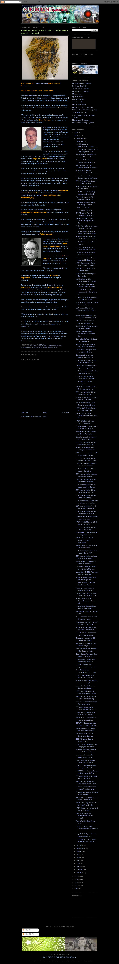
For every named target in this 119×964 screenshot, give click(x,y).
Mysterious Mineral (55, 345)
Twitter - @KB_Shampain (80, 88)
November (80, 141)
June (78, 857)
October (79, 845)
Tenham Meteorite (50, 347)
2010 (76, 885)
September (80, 848)
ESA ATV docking (78, 99)
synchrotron (37, 347)
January (79, 873)
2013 (76, 876)
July (78, 854)
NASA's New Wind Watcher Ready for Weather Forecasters (85, 540)
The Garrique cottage (79, 112)
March (79, 866)
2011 (76, 882)
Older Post (65, 412)
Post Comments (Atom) (38, 417)
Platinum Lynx (77, 94)
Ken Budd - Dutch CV (79, 86)
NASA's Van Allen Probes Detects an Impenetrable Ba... (85, 221)
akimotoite (31, 345)
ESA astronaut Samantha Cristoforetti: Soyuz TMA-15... (85, 310)
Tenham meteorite (41, 83)
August (79, 851)
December (80, 138)
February (80, 869)
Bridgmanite (41, 345)
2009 (76, 888)
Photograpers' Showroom (80, 91)
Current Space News (79, 104)
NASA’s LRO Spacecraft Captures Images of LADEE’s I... (87, 828)
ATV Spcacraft (77, 102)
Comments (29, 934)
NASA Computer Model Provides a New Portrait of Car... (85, 334)
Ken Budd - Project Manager (81, 83)
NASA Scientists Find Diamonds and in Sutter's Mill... (85, 601)
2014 (76, 135)
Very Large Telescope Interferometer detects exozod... (84, 816)
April (78, 863)
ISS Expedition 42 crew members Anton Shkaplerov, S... (86, 292)
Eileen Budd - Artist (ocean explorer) (84, 110)
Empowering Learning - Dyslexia (83, 123)
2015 (76, 132)
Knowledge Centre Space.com (82, 107)
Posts (27, 930)
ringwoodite (26, 347)
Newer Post (25, 412)
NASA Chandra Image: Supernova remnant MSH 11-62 (86, 416)
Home (45, 412)
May (78, 860)
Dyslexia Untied (77, 96)
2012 (76, 879)
